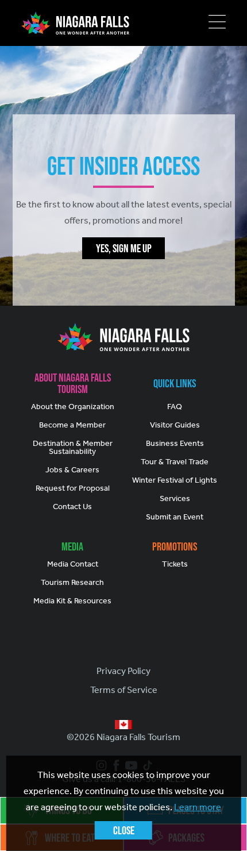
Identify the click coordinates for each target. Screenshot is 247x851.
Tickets (175, 564)
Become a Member (72, 425)
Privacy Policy (123, 670)
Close (123, 830)
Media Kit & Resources (72, 601)
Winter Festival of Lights (174, 480)
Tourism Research (72, 582)
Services (175, 498)
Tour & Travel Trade (175, 462)
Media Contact (72, 564)
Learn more (197, 807)
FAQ (174, 406)
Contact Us (72, 506)
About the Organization (72, 406)
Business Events (175, 443)
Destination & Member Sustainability (73, 447)
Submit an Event (174, 517)
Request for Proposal (73, 488)
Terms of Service (123, 689)
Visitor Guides (175, 425)
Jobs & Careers (72, 470)
